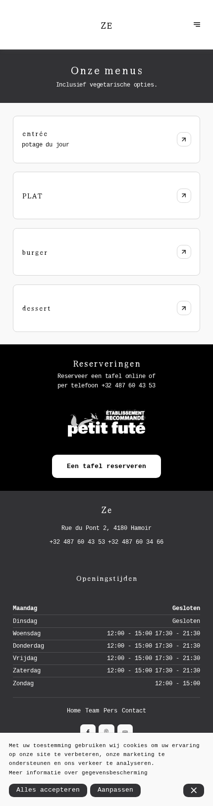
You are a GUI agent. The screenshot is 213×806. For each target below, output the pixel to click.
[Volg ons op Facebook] (88, 732)
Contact (134, 711)
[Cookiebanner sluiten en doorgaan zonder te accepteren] (194, 791)
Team (92, 711)
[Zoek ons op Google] (106, 732)
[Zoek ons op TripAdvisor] (125, 732)
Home (74, 711)
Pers (110, 711)
